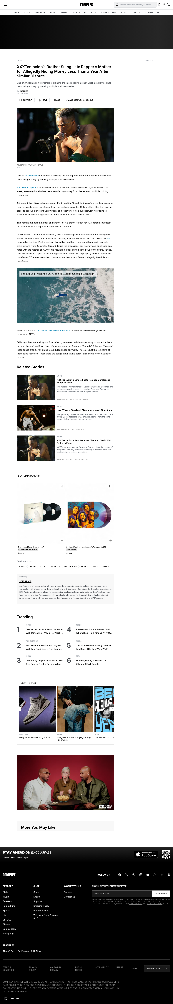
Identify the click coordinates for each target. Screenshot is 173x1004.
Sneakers (23, 734)
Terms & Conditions (8, 968)
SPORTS (65, 12)
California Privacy (55, 968)
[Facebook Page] (119, 874)
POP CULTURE (79, 12)
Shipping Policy (41, 906)
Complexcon (9, 929)
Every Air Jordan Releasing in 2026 (34, 737)
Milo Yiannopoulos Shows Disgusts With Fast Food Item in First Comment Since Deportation (45, 647)
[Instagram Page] (140, 874)
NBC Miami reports (26, 187)
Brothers (55, 566)
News (95, 566)
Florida (105, 566)
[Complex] (86, 4)
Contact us (69, 896)
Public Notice (78, 968)
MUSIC (53, 12)
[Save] (61, 486)
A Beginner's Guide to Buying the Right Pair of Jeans (74, 738)
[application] (65, 295)
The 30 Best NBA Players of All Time (22, 951)
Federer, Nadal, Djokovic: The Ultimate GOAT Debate (91, 662)
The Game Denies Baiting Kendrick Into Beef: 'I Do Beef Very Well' (94, 647)
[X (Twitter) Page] (126, 874)
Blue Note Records (27, 550)
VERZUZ (125, 12)
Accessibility (102, 967)
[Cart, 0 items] (168, 4)
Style (59, 436)
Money (22, 566)
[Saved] (159, 5)
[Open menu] (5, 4)
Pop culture (9, 906)
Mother (85, 566)
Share (57, 100)
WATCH (136, 12)
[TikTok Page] (162, 874)
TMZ (109, 238)
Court (43, 566)
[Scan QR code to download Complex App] (166, 854)
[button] (157, 968)
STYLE (27, 12)
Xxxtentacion (70, 566)
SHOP (16, 12)
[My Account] (164, 4)
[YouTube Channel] (148, 874)
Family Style (9, 933)
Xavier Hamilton (64, 399)
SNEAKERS (40, 12)
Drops (36, 896)
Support (37, 901)
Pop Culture (32, 641)
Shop (36, 892)
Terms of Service (154, 904)
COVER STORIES (108, 12)
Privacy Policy (135, 904)
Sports (6, 910)
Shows (6, 924)
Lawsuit (32, 566)
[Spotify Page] (169, 874)
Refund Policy (40, 910)
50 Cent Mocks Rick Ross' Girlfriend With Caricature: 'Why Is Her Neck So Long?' (45, 631)
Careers (68, 892)
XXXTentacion (31, 175)
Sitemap (119, 967)
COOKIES (133, 969)
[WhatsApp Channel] (133, 874)
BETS (93, 12)
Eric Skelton (63, 429)
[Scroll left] (19, 709)
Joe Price (25, 581)
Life (4, 915)
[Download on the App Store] (146, 854)
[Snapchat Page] (155, 874)
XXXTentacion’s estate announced (53, 330)
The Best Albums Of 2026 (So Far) (109, 737)
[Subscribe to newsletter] (161, 893)
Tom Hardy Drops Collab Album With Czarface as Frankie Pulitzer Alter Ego (44, 662)
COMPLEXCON (152, 12)
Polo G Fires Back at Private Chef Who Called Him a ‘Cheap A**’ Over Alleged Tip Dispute (94, 631)
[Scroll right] (111, 709)
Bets (78, 656)
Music (19, 61)
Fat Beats (71, 550)
